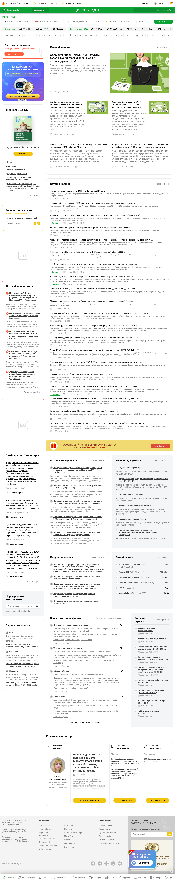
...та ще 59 (60, 691)
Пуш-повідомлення (107, 833)
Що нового (11, 162)
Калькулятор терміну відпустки (152, 639)
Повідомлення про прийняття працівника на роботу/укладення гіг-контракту (83, 661)
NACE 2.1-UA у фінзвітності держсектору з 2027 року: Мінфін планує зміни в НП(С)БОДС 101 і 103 (94, 350)
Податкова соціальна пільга (132, 582)
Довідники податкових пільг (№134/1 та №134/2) (151, 691)
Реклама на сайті (106, 840)
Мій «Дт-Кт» (163, 22)
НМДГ (159, 29)
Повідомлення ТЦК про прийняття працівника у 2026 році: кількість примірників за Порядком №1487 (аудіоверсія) (77, 469)
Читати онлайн (23, 154)
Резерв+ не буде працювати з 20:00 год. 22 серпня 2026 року (77, 191)
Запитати (144, 862)
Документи (80, 878)
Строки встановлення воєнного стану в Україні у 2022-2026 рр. (152, 648)
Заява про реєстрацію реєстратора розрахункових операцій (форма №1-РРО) (86, 706)
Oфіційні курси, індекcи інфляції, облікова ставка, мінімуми (20, 178)
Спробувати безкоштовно (17, 3)
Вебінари (142, 878)
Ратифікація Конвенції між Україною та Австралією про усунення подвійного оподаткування (92, 289)
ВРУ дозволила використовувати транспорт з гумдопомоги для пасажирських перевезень (91, 227)
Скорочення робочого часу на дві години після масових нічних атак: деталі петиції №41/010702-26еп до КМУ (99, 313)
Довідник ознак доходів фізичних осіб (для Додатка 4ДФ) (153, 658)
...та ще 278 (61, 666)
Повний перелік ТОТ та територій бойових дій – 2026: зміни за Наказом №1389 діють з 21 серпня (78, 145)
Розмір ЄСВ (124, 572)
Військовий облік (61, 671)
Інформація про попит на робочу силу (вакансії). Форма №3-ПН (82, 652)
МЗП (93, 29)
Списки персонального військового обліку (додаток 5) (78, 675)
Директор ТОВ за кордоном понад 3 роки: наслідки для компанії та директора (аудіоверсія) (76, 533)
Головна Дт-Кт (14, 10)
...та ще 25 (60, 717)
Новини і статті (46, 829)
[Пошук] (37, 606)
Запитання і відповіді (16, 170)
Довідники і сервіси (48, 846)
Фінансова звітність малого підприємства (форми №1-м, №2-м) (76, 602)
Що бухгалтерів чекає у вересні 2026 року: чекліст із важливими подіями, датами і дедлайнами (66, 104)
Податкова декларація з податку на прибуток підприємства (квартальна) (74, 595)
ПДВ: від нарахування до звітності (149, 712)
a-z (169, 35)
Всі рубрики (69, 843)
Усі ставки (163, 557)
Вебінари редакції (47, 849)
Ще (170, 878)
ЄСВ (109, 29)
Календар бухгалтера (48, 838)
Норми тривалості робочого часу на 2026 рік (153, 681)
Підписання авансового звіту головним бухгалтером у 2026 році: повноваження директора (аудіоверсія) (78, 502)
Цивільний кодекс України (131, 494)
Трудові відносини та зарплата (67, 648)
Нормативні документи (44, 834)
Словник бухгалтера (73, 833)
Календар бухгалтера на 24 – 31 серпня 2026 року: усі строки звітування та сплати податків (127, 104)
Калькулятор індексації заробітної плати (148, 629)
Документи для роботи (16, 173)
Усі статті (34, 195)
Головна (10, 878)
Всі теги (67, 840)
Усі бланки (97, 557)
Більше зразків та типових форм (86, 722)
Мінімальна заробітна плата (132, 564)
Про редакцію (105, 836)
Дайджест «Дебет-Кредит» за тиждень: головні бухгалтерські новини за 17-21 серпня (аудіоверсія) (75, 58)
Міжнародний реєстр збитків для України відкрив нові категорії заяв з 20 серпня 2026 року (91, 301)
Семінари (68, 825)
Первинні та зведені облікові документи (72, 625)
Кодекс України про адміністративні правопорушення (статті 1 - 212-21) (143, 480)
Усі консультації (94, 460)
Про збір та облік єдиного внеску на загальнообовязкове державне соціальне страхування (138, 532)
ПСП (143, 29)
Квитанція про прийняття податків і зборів (72, 640)
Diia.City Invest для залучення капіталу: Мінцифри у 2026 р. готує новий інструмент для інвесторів (94, 338)
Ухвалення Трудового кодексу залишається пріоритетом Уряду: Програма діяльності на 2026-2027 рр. (96, 325)
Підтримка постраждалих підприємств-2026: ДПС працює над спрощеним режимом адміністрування (96, 362)
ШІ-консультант (28, 878)
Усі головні (162, 47)
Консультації (44, 842)
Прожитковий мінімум (129, 577)
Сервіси (111, 878)
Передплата (104, 829)
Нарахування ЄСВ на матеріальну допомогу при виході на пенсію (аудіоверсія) (78, 486)
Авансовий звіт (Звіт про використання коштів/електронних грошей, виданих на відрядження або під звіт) (85, 701)
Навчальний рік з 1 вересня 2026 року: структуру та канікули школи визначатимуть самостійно (93, 203)
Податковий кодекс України (131, 468)
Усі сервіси (162, 620)
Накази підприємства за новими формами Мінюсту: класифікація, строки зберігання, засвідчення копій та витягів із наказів (88, 762)
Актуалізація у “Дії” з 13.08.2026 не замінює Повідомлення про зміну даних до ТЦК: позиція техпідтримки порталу (140, 145)
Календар (96, 878)
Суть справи (11, 166)
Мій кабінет (69, 836)
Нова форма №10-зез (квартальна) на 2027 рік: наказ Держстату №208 (82, 374)
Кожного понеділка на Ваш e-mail (21, 218)
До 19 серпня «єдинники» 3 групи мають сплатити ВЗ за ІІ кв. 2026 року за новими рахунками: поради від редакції (23, 187)
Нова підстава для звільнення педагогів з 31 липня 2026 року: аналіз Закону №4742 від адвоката (94, 399)
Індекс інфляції (126, 593)
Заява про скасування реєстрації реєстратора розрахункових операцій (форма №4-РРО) (85, 712)
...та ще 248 (61, 643)
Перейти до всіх (124, 800)
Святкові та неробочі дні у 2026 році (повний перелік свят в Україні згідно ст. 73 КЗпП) (152, 669)
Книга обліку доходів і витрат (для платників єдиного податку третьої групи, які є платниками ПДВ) (85, 635)
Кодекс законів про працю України (135, 505)
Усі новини (162, 184)
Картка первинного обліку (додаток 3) (70, 688)
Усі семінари (33, 581)
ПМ (127, 29)
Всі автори (69, 847)
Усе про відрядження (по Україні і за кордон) (153, 701)
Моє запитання (14, 54)
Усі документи (161, 460)
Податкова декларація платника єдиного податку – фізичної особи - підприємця (77, 577)
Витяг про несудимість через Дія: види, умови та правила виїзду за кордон (84, 411)
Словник (9, 35)
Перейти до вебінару (89, 800)
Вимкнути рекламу (74, 3)
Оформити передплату (47, 3)
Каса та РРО (59, 696)
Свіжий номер (105, 825)
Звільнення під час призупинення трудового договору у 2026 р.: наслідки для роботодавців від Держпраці (99, 423)
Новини (46, 878)
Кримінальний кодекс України (132, 519)
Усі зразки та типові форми (108, 618)
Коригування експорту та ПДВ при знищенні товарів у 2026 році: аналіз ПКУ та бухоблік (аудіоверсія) (78, 518)
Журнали (68, 829)
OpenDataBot (24, 611)
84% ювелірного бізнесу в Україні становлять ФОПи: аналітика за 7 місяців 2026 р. (87, 252)
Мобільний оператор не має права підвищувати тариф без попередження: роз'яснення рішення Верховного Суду (101, 240)
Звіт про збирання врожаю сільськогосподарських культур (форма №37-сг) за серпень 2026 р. (125, 762)
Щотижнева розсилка (109, 843)
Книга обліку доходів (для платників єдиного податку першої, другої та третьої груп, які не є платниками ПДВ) (85, 629)
